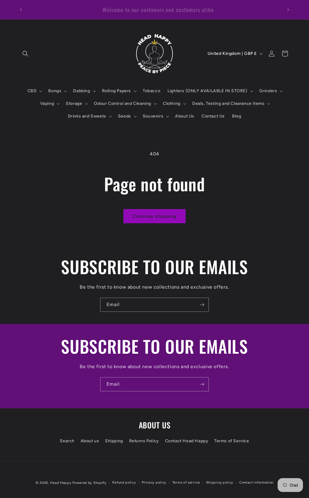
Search (67, 440)
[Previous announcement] (20, 9)
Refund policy (124, 482)
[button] (25, 53)
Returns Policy (144, 440)
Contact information (256, 482)
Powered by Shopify (89, 483)
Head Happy (60, 483)
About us (90, 440)
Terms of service (186, 482)
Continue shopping (154, 216)
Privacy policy (154, 482)
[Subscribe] (202, 305)
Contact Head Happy (187, 440)
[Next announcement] (288, 9)
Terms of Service (231, 440)
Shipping (114, 440)
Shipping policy (220, 482)
